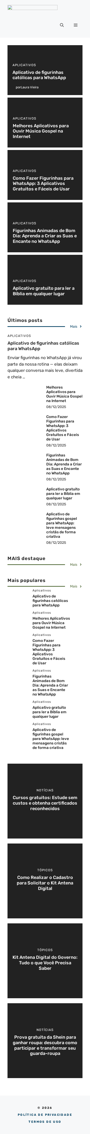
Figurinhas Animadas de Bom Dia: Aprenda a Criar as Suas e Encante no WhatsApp (45, 236)
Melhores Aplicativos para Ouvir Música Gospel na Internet (41, 131)
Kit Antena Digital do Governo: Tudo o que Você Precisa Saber (45, 963)
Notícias (45, 790)
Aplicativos (24, 65)
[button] (62, 25)
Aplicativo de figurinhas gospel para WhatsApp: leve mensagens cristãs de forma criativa (61, 525)
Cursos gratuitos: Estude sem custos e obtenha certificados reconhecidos (45, 803)
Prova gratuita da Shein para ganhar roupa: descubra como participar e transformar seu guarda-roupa (45, 1045)
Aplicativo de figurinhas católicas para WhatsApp (39, 75)
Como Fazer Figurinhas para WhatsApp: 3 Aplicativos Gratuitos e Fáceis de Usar (43, 183)
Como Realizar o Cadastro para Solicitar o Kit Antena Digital (45, 883)
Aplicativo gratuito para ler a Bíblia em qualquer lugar (43, 290)
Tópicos (45, 870)
